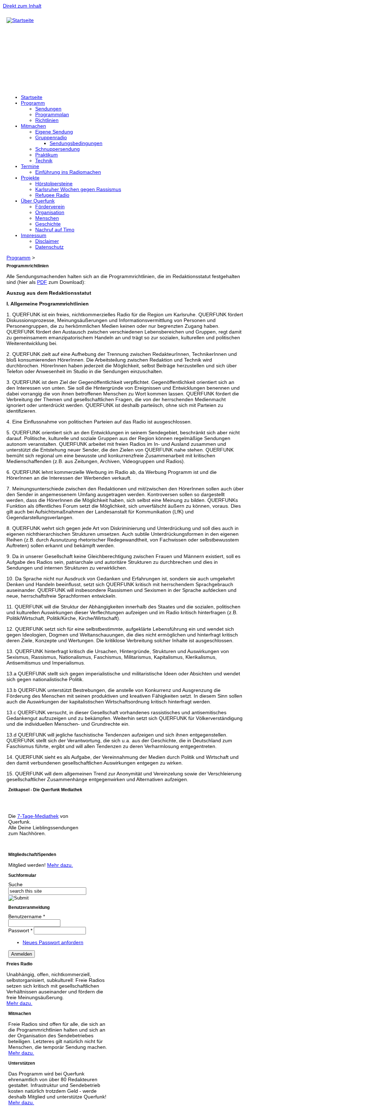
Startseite (31, 97)
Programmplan (52, 114)
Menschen (47, 218)
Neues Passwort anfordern (53, 942)
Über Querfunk (38, 201)
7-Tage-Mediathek (38, 816)
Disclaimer (47, 241)
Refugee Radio (52, 195)
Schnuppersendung (57, 149)
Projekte (30, 178)
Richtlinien (47, 120)
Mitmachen (33, 126)
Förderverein (50, 206)
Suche (15, 884)
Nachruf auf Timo (54, 229)
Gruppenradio (51, 137)
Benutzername (26, 916)
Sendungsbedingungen (76, 143)
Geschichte (48, 224)
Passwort (20, 930)
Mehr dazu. (60, 865)
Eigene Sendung (54, 132)
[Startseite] (20, 20)
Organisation (49, 212)
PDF (42, 282)
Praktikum (46, 155)
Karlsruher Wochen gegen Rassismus (78, 189)
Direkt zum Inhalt (22, 6)
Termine (30, 166)
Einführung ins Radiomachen (68, 172)
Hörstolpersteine (54, 183)
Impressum (33, 235)
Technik (43, 160)
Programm (33, 103)
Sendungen (48, 109)
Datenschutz (49, 247)
